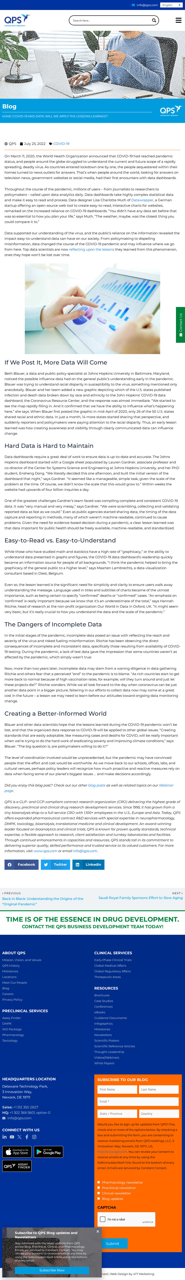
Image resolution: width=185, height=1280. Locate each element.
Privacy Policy (12, 999)
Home (6, 116)
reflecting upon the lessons (91, 249)
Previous (12, 893)
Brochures (101, 995)
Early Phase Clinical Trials (113, 960)
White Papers (104, 1063)
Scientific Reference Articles (114, 1046)
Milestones (10, 971)
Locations (9, 977)
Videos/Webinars (106, 1057)
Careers (7, 994)
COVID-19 (61, 144)
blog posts (96, 785)
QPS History (11, 965)
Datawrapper (142, 200)
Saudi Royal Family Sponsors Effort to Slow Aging (141, 898)
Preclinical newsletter (119, 1188)
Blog (5, 988)
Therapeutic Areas (107, 977)
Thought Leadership (109, 1052)
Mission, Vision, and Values (21, 960)
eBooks (99, 1012)
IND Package (12, 1029)
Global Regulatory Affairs (112, 971)
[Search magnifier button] (154, 20)
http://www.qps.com (112, 1151)
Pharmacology (13, 1035)
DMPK (7, 1023)
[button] (22, 865)
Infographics (103, 1023)
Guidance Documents (110, 1018)
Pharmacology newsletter (122, 1182)
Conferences (103, 1006)
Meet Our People (14, 982)
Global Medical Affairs (110, 965)
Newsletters (103, 1035)
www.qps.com (45, 851)
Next (177, 893)
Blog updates (112, 1199)
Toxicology (10, 1040)
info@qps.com (85, 851)
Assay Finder (11, 1018)
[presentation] (126, 1219)
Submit (112, 1243)
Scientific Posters (106, 1040)
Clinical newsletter (116, 1193)
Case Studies (103, 1001)
